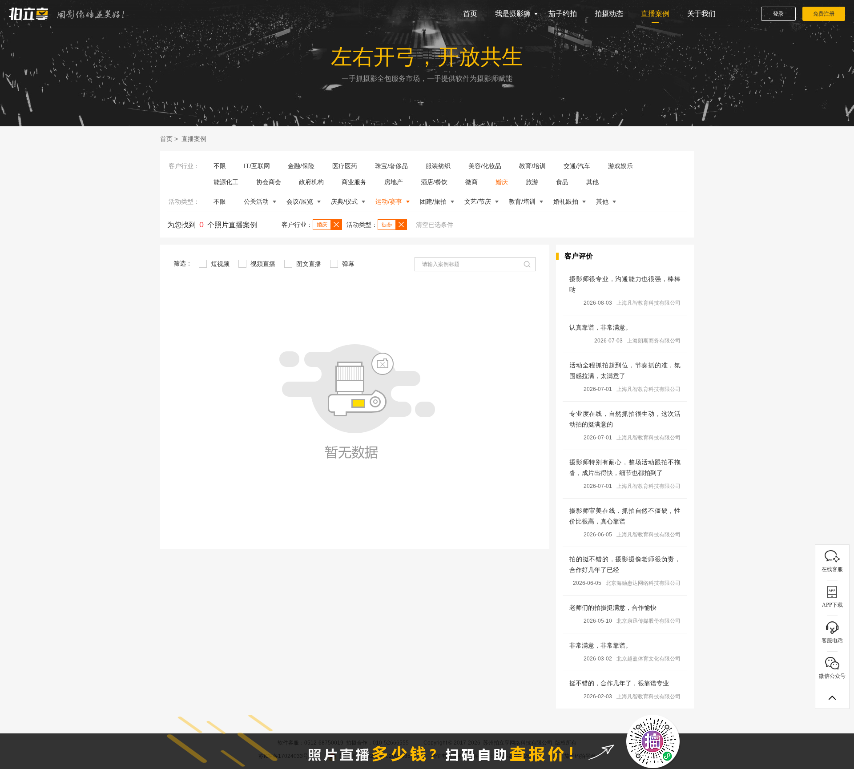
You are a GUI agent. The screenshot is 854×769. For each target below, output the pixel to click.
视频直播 (262, 263)
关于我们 (701, 13)
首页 (470, 13)
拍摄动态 (609, 13)
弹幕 (347, 263)
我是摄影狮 (513, 13)
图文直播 (307, 263)
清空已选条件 (434, 224)
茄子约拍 (562, 13)
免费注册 (823, 14)
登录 (778, 14)
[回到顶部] (832, 698)
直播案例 (655, 13)
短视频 (219, 263)
